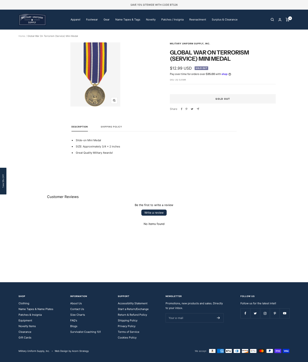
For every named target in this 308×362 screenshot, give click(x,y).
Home (22, 36)
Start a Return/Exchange (133, 309)
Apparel (75, 19)
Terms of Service (128, 332)
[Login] (279, 19)
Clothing (24, 303)
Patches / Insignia (172, 19)
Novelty (151, 19)
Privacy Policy (126, 326)
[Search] (272, 19)
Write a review (154, 212)
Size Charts (77, 314)
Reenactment (197, 19)
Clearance (25, 332)
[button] (3, 181)
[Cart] (287, 19)
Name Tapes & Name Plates (36, 309)
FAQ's (73, 320)
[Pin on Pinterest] (186, 109)
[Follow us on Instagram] (265, 313)
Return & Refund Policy (132, 314)
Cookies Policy (127, 337)
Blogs (73, 326)
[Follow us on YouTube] (284, 313)
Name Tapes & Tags (127, 19)
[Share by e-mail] (198, 109)
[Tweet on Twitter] (192, 109)
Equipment (25, 320)
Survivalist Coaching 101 (85, 332)
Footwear (92, 19)
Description (79, 127)
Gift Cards (25, 337)
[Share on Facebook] (181, 109)
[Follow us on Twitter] (255, 313)
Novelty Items (27, 326)
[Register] (218, 318)
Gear (107, 19)
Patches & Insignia (30, 314)
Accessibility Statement (132, 303)
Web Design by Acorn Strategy (72, 351)
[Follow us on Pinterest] (275, 313)
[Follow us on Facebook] (245, 313)
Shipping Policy (111, 127)
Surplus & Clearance (225, 19)
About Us (76, 303)
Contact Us (77, 309)
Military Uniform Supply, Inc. (190, 43)
